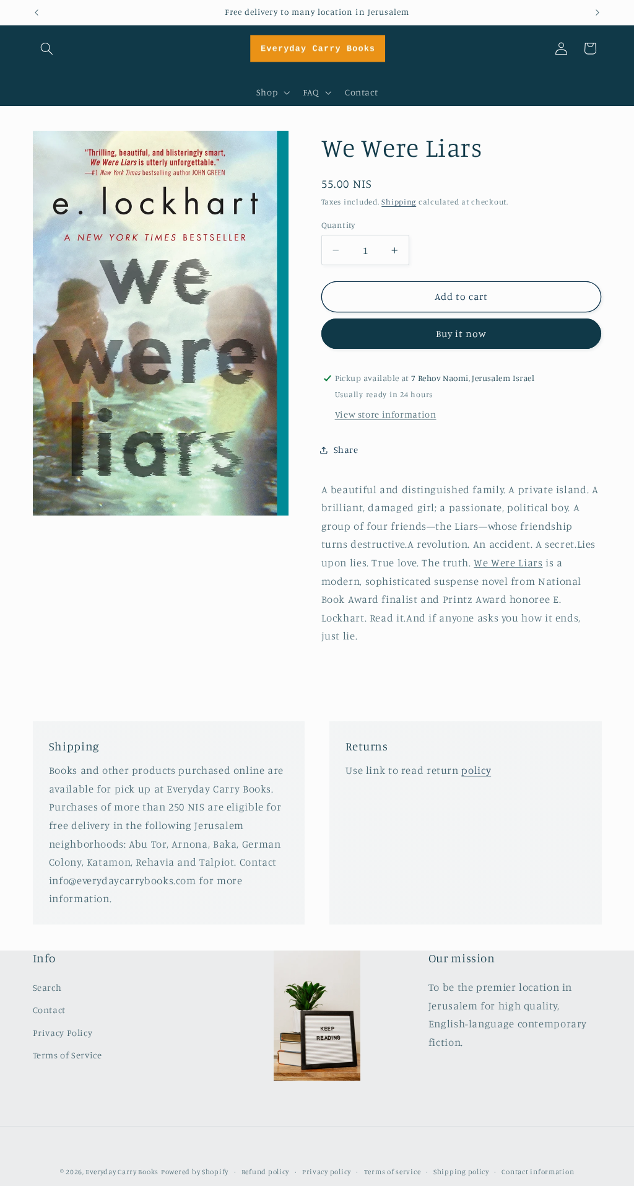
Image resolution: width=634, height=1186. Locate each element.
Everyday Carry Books (121, 1171)
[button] (47, 48)
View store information (385, 414)
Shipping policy (461, 1171)
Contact (49, 1009)
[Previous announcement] (36, 12)
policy (476, 770)
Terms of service (392, 1171)
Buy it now (461, 334)
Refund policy (265, 1171)
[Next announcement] (597, 12)
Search (47, 987)
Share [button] (346, 449)
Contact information (538, 1171)
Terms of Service (67, 1055)
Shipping (398, 201)
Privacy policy (326, 1171)
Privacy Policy (63, 1032)
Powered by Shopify (194, 1171)
